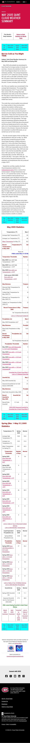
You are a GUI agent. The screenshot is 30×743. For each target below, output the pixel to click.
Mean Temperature (7, 241)
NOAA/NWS (18, 643)
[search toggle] (18, 2)
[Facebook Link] (6, 677)
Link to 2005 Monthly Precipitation (15, 585)
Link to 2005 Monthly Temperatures (15, 527)
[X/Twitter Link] (10, 677)
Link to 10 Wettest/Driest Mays (20, 374)
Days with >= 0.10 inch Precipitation (7, 557)
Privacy (3, 724)
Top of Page (4, 47)
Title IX (7, 724)
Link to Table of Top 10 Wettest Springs (15, 583)
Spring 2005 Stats (17, 47)
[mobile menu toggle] (25, 2)
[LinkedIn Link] (19, 676)
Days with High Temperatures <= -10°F (7, 485)
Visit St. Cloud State (7, 707)
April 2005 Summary (12, 612)
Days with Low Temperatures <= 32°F (7, 494)
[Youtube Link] (15, 677)
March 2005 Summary (5, 612)
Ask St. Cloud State (7, 698)
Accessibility (13, 724)
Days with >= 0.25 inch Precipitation (7, 564)
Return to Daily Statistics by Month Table (20, 36)
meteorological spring (8, 170)
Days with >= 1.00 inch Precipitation (7, 577)
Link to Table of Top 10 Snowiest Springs (25, 614)
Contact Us (5, 701)
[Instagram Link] (23, 677)
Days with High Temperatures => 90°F (7, 460)
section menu (7, 6)
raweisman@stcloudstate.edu (15, 656)
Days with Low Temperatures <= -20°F (7, 509)
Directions (4, 704)
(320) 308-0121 (14, 693)
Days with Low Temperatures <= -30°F (7, 518)
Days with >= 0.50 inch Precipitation (7, 571)
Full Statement (22, 721)
